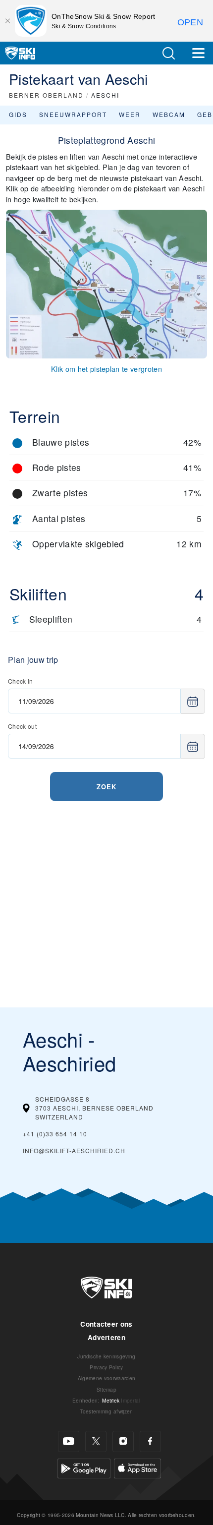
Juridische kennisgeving (106, 1356)
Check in (20, 681)
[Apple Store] (137, 1467)
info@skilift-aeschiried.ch (74, 1150)
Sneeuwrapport (73, 114)
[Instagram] (123, 1441)
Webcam (169, 114)
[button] (168, 53)
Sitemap (106, 1389)
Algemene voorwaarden (106, 1378)
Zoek (106, 786)
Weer (130, 114)
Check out (22, 726)
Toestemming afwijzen (106, 1411)
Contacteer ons (106, 1324)
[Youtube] (68, 1441)
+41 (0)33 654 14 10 (55, 1133)
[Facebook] (150, 1441)
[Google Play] (83, 1467)
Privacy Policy (106, 1367)
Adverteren (106, 1337)
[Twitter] (95, 1441)
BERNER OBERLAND (46, 95)
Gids (18, 114)
